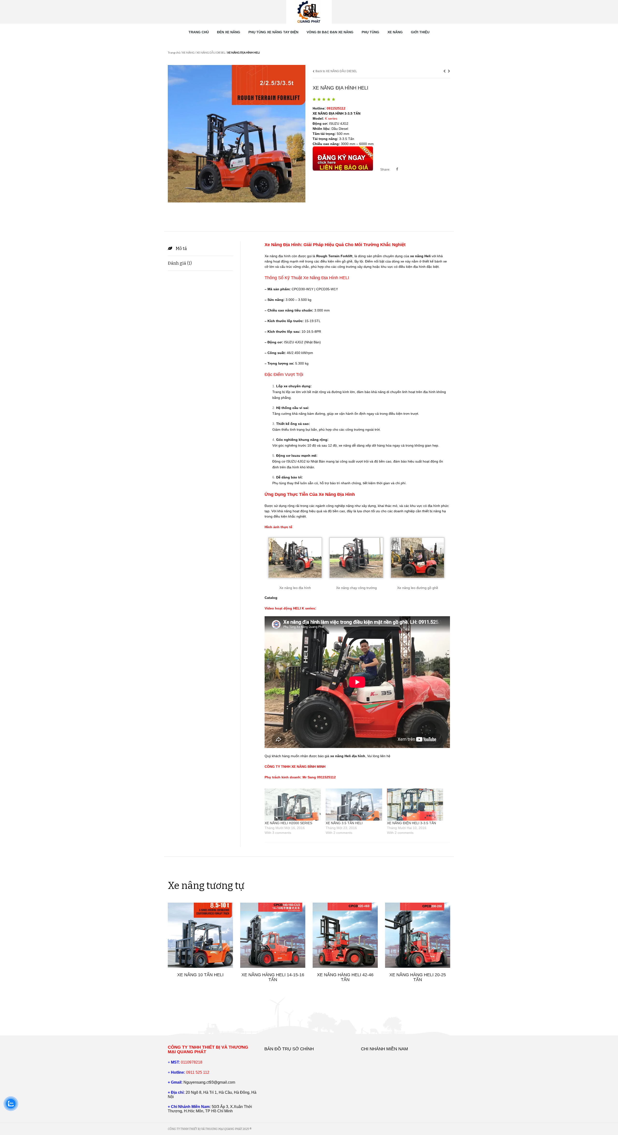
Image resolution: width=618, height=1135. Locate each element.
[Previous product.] (444, 71)
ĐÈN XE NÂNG (228, 32)
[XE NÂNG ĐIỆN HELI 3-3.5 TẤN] (415, 805)
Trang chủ (174, 52)
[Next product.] (449, 71)
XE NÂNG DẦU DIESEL (211, 52)
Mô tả (181, 248)
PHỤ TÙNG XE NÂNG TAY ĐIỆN (273, 32)
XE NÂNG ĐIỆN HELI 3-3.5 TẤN (411, 823)
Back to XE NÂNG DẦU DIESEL (336, 71)
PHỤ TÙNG (370, 32)
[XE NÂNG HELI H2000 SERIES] (293, 805)
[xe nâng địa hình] (236, 133)
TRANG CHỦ (199, 32)
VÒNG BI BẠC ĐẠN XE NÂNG (330, 32)
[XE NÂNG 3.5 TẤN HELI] (354, 805)
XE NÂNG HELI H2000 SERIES (288, 823)
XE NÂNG (395, 32)
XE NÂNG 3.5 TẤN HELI (344, 823)
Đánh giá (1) (180, 263)
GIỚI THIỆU (420, 32)
